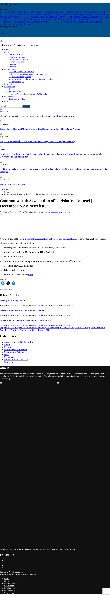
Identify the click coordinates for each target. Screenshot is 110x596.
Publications (9, 86)
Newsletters (9, 84)
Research (8, 362)
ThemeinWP (31, 574)
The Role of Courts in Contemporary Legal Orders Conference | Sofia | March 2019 (37, 116)
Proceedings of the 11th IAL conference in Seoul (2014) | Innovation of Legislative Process (40, 129)
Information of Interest (15, 349)
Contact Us (9, 101)
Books (11, 89)
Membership (9, 96)
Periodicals (9, 357)
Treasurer (13, 64)
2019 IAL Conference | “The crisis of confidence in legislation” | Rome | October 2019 (37, 141)
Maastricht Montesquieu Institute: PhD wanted (22, 310)
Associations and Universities (21, 72)
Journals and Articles (14, 352)
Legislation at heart (17, 57)
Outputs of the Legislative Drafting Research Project (31, 79)
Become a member (17, 99)
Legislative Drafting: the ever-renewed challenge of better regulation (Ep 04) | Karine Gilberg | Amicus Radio (52, 327)
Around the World (11, 69)
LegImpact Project (16, 81)
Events (7, 347)
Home (6, 49)
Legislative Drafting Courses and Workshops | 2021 (24, 330)
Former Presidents (16, 62)
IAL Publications (15, 91)
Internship (13, 67)
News (11, 289)
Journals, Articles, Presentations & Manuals (28, 94)
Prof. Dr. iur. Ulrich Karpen (12, 184)
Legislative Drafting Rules (20, 77)
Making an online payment (13, 300)
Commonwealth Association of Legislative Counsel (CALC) (49, 239)
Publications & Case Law (16, 359)
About (6, 52)
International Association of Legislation (56, 212)
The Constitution (16, 54)
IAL (1, 40)
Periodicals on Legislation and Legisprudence (28, 74)
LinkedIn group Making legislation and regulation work (26, 320)
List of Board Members (18, 59)
